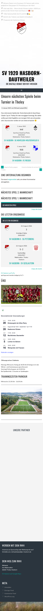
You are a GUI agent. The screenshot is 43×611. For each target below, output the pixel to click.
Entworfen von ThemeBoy (9, 605)
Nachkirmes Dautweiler (16, 335)
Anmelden (7, 587)
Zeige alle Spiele (36, 209)
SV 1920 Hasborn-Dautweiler (21, 76)
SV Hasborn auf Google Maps (11, 574)
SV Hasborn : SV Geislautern (21, 263)
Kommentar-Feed (10, 593)
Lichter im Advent (14, 342)
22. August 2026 (21, 246)
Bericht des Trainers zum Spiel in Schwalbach (18, 17)
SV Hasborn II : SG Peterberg (21, 239)
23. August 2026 (26, 226)
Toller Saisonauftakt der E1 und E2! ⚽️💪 (16, 14)
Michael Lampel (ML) (20, 108)
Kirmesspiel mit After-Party (17, 323)
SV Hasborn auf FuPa (8, 273)
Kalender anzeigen (7, 352)
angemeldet (12, 179)
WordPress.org (9, 596)
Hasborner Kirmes (14, 329)
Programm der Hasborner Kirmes (14, 20)
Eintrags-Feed (9, 590)
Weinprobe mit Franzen (16, 348)
